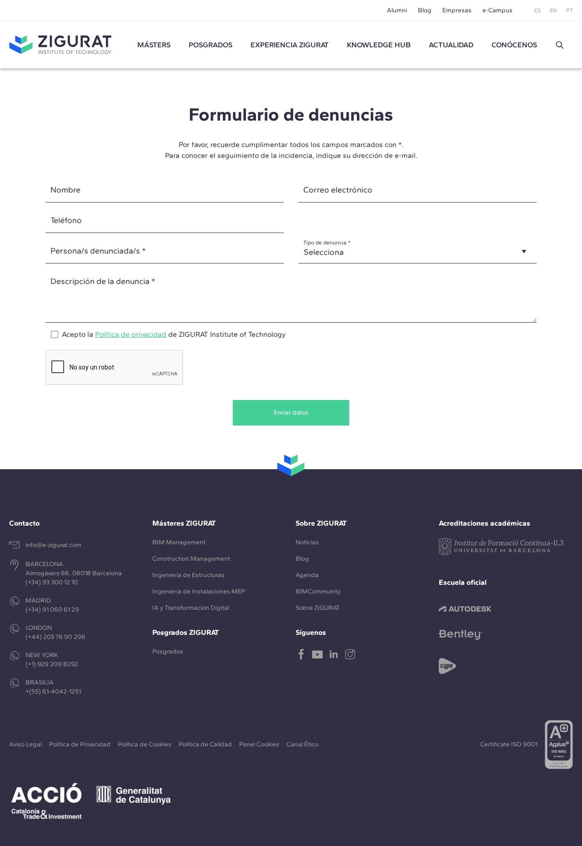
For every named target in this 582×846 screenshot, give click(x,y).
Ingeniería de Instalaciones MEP (198, 591)
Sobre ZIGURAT (318, 608)
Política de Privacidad (79, 744)
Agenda (307, 575)
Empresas (457, 10)
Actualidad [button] (451, 45)
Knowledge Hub (379, 45)
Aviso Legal (25, 744)
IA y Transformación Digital (190, 608)
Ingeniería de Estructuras (188, 575)
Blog (424, 10)
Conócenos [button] (514, 45)
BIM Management (179, 542)
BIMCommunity (318, 591)
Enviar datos (291, 412)
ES (537, 10)
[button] (559, 45)
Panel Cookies (259, 744)
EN (553, 10)
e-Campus (497, 10)
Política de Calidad (205, 744)
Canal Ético (302, 744)
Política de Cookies (144, 744)
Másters (154, 45)
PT (569, 10)
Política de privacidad (130, 334)
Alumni (397, 10)
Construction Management (191, 558)
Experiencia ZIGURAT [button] (290, 45)
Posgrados (210, 45)
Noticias (307, 542)
